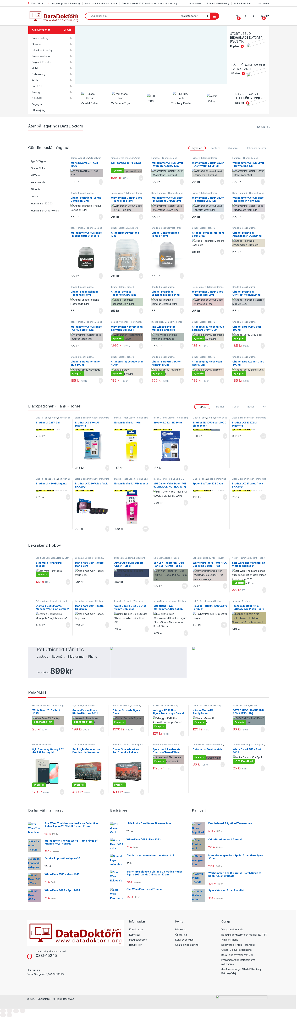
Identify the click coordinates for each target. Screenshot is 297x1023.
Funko (156, 705)
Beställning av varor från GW (237, 954)
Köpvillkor (134, 934)
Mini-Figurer (218, 558)
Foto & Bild (37, 98)
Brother (220, 406)
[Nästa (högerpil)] (9, 1015)
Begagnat (37, 104)
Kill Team (36, 175)
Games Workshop (41, 56)
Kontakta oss (136, 929)
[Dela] (16, 1011)
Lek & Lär (40, 558)
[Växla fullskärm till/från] (9, 1011)
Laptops (216, 148)
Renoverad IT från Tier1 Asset (238, 944)
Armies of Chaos (241, 705)
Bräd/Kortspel (42, 601)
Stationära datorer (256, 148)
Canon (235, 406)
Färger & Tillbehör (42, 62)
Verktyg (35, 196)
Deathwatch (199, 744)
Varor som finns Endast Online (101, 3)
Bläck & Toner (42, 417)
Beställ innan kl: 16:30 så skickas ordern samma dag (149, 3)
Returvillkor (135, 944)
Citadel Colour (38, 168)
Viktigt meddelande (232, 929)
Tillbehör (36, 189)
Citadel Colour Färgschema (236, 949)
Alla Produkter (244, 3)
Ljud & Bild (37, 86)
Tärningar (138, 601)
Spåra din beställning (187, 944)
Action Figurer (238, 558)
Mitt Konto (263, 3)
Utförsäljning (38, 110)
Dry (127, 228)
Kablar (35, 80)
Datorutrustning (40, 38)
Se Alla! (261, 126)
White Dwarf (95, 158)
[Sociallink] (28, 981)
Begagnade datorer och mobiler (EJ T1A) (244, 934)
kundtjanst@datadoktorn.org (65, 3)
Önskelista (181, 934)
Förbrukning (38, 74)
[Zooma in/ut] (3, 1011)
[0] (237, 16)
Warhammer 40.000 (42, 203)
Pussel (176, 558)
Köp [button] (100, 182)
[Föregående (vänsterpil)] (3, 1015)
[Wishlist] (245, 16)
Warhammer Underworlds (45, 210)
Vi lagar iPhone (229, 939)
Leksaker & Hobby (42, 50)
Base (113, 193)
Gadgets (129, 558)
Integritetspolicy (138, 939)
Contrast (170, 228)
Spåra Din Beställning (218, 3)
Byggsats (119, 558)
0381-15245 (37, 3)
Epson (251, 406)
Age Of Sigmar (39, 161)
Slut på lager (263, 436)
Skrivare (36, 44)
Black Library (157, 322)
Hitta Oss (196, 3)
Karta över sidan (184, 939)
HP (264, 406)
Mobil (35, 68)
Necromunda (38, 182)
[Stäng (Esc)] (22, 1011)
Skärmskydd (45, 744)
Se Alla (67, 29)
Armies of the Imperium (122, 158)
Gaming (36, 92)
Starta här (135, 705)
